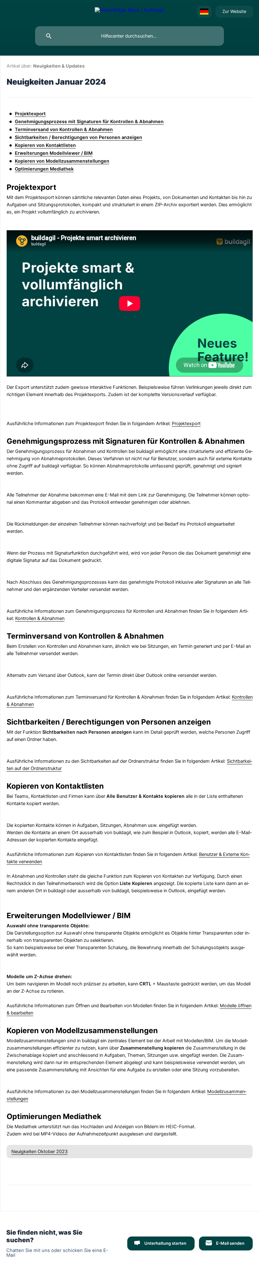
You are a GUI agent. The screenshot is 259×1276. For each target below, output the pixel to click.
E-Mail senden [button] (230, 1243)
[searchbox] (129, 36)
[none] (129, 12)
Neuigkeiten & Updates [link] (59, 66)
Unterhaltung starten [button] (165, 1243)
